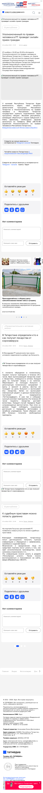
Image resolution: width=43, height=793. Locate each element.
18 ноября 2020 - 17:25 (9, 45)
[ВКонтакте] (6, 210)
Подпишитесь (26, 787)
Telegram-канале (23, 143)
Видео (14, 671)
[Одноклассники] (12, 210)
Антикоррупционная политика (14, 777)
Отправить (33, 243)
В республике (10, 27)
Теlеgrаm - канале (10, 164)
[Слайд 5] (26, 317)
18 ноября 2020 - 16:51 (9, 345)
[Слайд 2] (19, 317)
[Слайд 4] (23, 317)
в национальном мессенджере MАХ (18, 152)
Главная (5, 671)
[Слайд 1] (16, 317)
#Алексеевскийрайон (28, 128)
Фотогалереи (25, 671)
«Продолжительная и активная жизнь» (18, 327)
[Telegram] (17, 210)
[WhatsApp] (22, 210)
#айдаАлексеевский (10, 128)
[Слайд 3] (21, 317)
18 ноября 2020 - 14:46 (9, 521)
